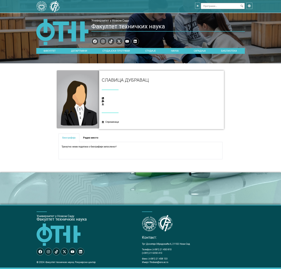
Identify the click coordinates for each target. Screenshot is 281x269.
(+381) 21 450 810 (162, 249)
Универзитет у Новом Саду (110, 20)
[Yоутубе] (127, 41)
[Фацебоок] (95, 41)
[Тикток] (111, 41)
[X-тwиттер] (119, 41)
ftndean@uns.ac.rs (159, 262)
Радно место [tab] (90, 137)
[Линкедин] (135, 41)
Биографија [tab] (69, 137)
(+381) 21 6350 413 (152, 253)
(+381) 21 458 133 (158, 258)
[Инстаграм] (103, 41)
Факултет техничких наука (128, 26)
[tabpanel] (140, 150)
